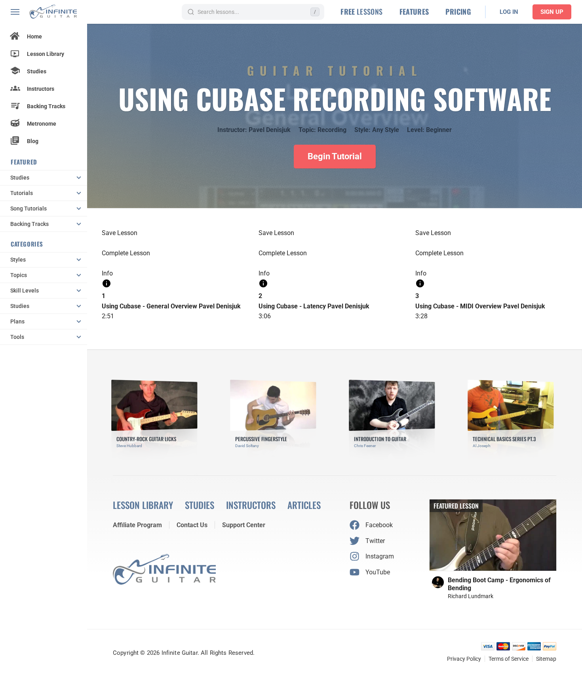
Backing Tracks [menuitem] (29, 224)
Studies (36, 71)
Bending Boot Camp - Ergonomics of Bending (499, 584)
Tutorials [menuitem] (21, 193)
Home (34, 36)
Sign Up (551, 11)
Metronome (41, 123)
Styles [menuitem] (18, 259)
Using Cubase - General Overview (149, 306)
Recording (332, 130)
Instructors (40, 89)
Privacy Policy (464, 659)
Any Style (385, 130)
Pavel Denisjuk (270, 130)
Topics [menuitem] (18, 275)
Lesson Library (45, 54)
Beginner (439, 130)
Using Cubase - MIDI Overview (458, 306)
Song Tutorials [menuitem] (28, 208)
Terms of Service (509, 659)
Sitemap (546, 659)
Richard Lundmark (470, 596)
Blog (32, 141)
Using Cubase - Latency (292, 306)
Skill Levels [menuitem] (24, 290)
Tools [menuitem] (17, 337)
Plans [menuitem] (17, 321)
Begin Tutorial (335, 156)
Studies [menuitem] (19, 177)
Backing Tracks (46, 106)
